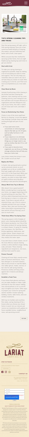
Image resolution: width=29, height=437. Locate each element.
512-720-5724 (23, 381)
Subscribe (6, 368)
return (24, 318)
